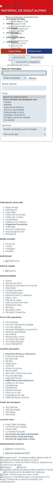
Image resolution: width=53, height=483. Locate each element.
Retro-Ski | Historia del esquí (18, 373)
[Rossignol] (5, 467)
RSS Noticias (11, 407)
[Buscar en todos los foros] (24, 97)
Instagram (10, 249)
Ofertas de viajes (13, 300)
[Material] (24, 104)
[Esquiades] (26, 469)
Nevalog (9, 307)
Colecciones (12, 28)
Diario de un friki (13, 392)
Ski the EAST (11, 371)
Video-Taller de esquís (15, 424)
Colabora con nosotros (15, 222)
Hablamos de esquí (14, 383)
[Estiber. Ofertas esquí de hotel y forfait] (19, 474)
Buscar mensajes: (12, 68)
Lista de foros (18, 57)
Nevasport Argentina (15, 312)
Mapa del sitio (11, 207)
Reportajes (10, 288)
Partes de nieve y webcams (18, 295)
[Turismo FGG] (24, 472)
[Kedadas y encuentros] (24, 115)
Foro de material (13, 327)
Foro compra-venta (15, 37)
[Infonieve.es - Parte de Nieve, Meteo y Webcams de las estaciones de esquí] (26, 462)
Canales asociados (14, 290)
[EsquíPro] (10, 271)
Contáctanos (11, 219)
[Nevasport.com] (8, 6)
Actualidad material (15, 19)
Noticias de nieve (13, 283)
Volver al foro (37, 57)
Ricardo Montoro (13, 390)
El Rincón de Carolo (14, 356)
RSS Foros (10, 414)
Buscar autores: (9, 84)
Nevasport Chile (13, 310)
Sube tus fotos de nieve (16, 302)
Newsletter (10, 234)
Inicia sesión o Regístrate (28, 62)
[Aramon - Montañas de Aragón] (21, 467)
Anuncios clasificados (15, 229)
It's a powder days (14, 375)
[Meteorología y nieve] (24, 112)
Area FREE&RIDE (13, 344)
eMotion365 (11, 429)
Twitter (8, 246)
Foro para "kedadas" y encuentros (21, 329)
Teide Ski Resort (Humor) (17, 397)
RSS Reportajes (12, 410)
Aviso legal (10, 212)
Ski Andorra (10, 334)
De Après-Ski (11, 358)
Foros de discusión (14, 293)
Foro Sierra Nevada (14, 341)
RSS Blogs (10, 412)
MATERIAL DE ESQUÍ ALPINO (23, 10)
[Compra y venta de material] (24, 117)
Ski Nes (9, 361)
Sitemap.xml (11, 210)
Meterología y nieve (14, 337)
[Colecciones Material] (24, 107)
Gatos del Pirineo (13, 378)
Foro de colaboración (15, 324)
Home (8, 280)
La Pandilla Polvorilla (15, 431)
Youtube (9, 251)
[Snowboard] (24, 120)
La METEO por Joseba (15, 427)
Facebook (10, 244)
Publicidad (10, 227)
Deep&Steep (11, 385)
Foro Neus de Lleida (14, 339)
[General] (24, 102)
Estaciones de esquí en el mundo (21, 285)
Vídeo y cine (11, 297)
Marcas (9, 24)
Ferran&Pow (11, 388)
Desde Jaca (10, 363)
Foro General (11, 322)
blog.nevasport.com (14, 231)
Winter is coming (13, 368)
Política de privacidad (15, 214)
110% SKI (9, 366)
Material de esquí (13, 305)
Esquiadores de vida (14, 395)
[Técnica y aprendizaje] (24, 110)
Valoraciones (12, 33)
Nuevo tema (15, 51)
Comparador (12, 42)
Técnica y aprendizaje (15, 332)
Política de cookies (14, 217)
